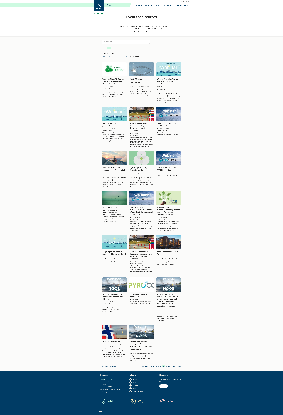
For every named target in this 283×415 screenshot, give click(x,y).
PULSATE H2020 (136, 79)
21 (171, 366)
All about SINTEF (181, 5)
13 (151, 366)
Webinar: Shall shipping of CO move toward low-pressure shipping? (114, 296)
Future (103, 48)
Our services (148, 5)
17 (161, 366)
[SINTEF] (99, 5)
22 (174, 366)
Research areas (167, 5)
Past (109, 48)
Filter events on (108, 53)
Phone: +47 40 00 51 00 (105, 379)
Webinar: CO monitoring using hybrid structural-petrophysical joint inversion (141, 343)
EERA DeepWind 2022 (110, 207)
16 (158, 366)
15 (156, 366)
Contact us (138, 5)
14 (153, 366)
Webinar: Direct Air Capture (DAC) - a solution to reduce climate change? (113, 81)
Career (157, 5)
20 (169, 366)
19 (166, 366)
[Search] (107, 5)
